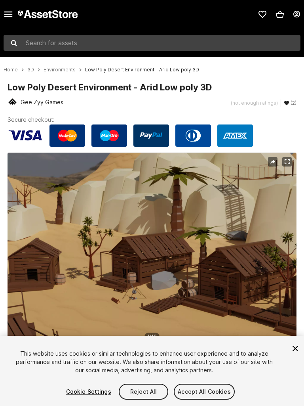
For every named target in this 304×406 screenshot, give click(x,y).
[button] (280, 14)
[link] (262, 14)
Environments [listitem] (60, 70)
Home (11, 70)
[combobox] (152, 43)
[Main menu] (8, 14)
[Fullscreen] (287, 162)
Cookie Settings (88, 391)
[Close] (295, 348)
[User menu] (296, 14)
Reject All (143, 391)
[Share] (272, 162)
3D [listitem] (30, 70)
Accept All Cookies (204, 391)
